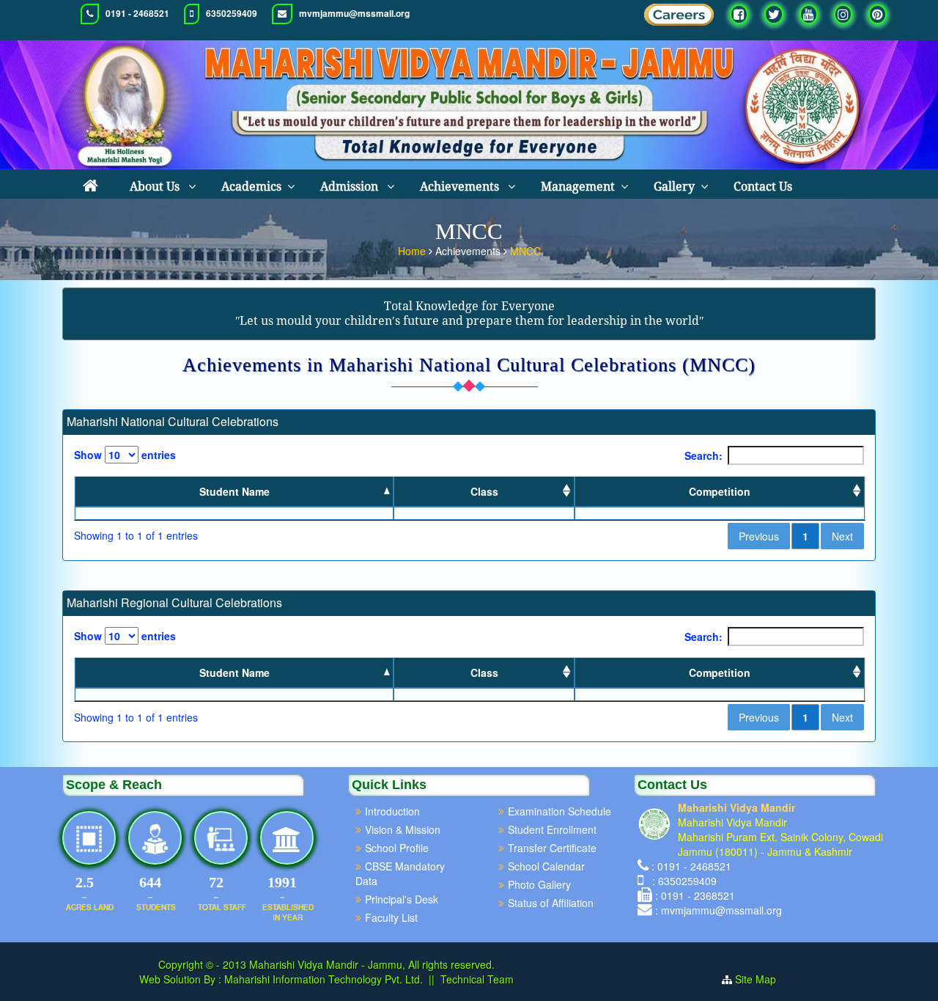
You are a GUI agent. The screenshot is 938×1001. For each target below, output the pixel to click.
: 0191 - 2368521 (695, 895)
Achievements (461, 187)
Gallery (674, 187)
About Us (156, 187)
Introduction (392, 811)
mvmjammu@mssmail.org (354, 13)
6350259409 (231, 13)
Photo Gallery (539, 884)
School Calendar (546, 866)
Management (578, 187)
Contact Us (763, 187)
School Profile (397, 847)
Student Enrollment (552, 829)
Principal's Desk (401, 899)
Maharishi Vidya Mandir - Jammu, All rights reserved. (372, 964)
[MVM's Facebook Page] (739, 14)
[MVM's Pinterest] (877, 14)
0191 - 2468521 (137, 13)
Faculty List (391, 917)
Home (413, 250)
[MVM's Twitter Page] (773, 14)
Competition (719, 491)
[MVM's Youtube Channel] (808, 14)
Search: (703, 455)
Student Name (234, 491)
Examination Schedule (559, 811)
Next (842, 536)
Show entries (125, 454)
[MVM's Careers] (679, 18)
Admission (350, 187)
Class (484, 491)
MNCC (525, 250)
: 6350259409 (681, 880)
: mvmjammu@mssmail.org (718, 910)
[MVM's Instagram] (843, 14)
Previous (759, 536)
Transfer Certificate (552, 847)
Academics (251, 187)
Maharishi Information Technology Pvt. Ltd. (322, 979)
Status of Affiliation (551, 902)
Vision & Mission (402, 829)
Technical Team (477, 979)
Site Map (761, 979)
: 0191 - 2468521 (691, 866)
